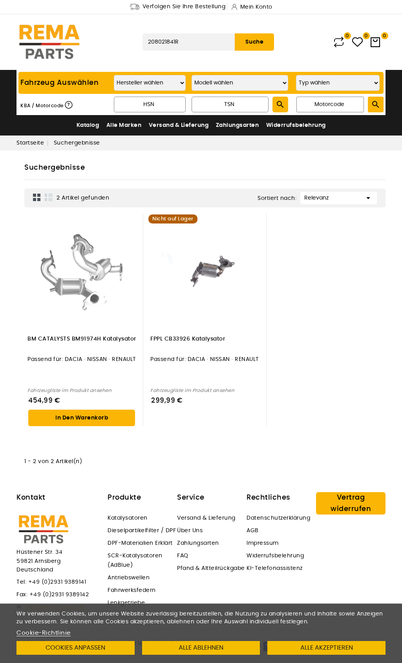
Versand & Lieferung (179, 125)
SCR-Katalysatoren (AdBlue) (135, 560)
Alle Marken (124, 125)
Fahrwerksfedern (132, 590)
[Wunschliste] (357, 42)
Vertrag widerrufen (351, 503)
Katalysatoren (128, 518)
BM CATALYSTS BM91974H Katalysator (81, 339)
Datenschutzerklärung (278, 518)
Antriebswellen (129, 578)
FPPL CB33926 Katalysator (187, 339)
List (49, 197)
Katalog (88, 125)
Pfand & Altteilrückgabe (211, 568)
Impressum (263, 543)
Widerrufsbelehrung (296, 125)
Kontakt (31, 497)
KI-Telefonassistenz (275, 568)
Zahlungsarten (237, 125)
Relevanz (338, 198)
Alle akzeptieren (326, 648)
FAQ (182, 556)
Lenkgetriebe (126, 603)
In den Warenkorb (81, 418)
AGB (253, 530)
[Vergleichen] (338, 42)
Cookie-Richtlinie (43, 633)
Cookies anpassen (75, 648)
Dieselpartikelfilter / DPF (142, 530)
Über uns (190, 530)
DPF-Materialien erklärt (140, 543)
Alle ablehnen (201, 648)
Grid (37, 197)
